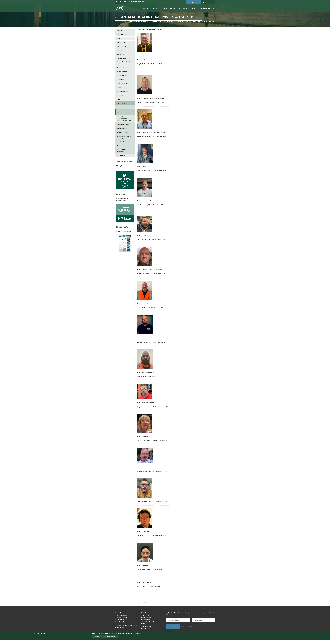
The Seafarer (122, 227)
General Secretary (122, 128)
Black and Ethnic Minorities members (124, 63)
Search (213, 8)
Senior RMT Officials (123, 124)
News (193, 8)
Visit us (119, 87)
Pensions (119, 50)
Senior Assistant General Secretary (124, 137)
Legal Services (144, 615)
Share (140, 602)
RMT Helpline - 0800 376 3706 (136, 2)
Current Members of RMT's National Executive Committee (124, 118)
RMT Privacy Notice (122, 91)
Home (124, 21)
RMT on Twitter (124, 162)
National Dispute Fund (123, 83)
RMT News (121, 194)
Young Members (121, 75)
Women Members (121, 58)
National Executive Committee (162, 21)
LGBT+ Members (121, 68)
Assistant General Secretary (125, 142)
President (120, 107)
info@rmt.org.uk (125, 622)
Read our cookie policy (109, 636)
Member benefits (169, 8)
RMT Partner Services (146, 624)
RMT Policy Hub (204, 8)
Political (119, 99)
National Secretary (122, 132)
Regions (156, 8)
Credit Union (120, 79)
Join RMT (119, 30)
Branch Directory (121, 42)
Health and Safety (121, 46)
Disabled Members (122, 71)
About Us (145, 8)
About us (132, 21)
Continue (96, 636)
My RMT (119, 38)
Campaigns (183, 8)
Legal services (120, 54)
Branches (120, 146)
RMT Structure (143, 21)
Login (173, 626)
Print (146, 602)
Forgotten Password (187, 626)
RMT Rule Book (121, 155)
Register (193, 2)
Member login (209, 2)
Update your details (122, 34)
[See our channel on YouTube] (125, 2)
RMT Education (145, 628)
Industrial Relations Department (122, 150)
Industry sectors (121, 95)
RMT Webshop (145, 619)
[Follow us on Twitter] (121, 2)
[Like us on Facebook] (117, 2)
